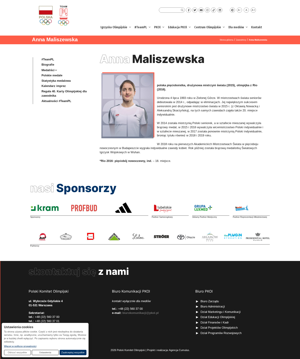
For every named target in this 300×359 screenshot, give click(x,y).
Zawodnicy (241, 40)
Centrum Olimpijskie (207, 27)
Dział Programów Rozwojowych (221, 333)
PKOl (157, 27)
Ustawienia (45, 352)
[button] (129, 27)
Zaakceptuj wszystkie (73, 352)
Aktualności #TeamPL (56, 101)
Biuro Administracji (213, 306)
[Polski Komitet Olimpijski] (53, 15)
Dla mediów (236, 27)
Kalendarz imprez (53, 86)
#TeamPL (141, 27)
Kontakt (256, 27)
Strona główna (226, 40)
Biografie (47, 64)
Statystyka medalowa (56, 80)
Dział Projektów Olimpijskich (219, 327)
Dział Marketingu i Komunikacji (221, 312)
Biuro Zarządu (210, 301)
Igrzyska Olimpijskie (114, 27)
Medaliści (48, 70)
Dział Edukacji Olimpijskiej (218, 317)
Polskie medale (51, 75)
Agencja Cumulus (179, 350)
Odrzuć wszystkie (17, 352)
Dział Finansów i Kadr (215, 322)
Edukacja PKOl (177, 27)
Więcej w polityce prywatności (20, 346)
